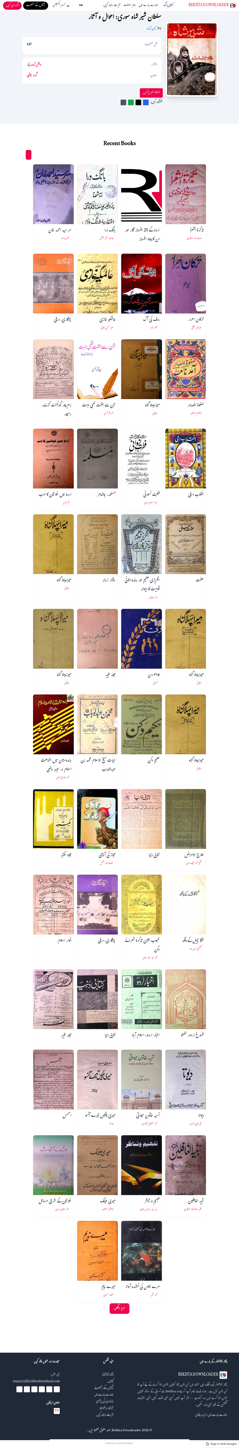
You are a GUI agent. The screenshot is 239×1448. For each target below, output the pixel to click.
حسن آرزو (152, 28)
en (57, 1411)
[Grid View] (28, 155)
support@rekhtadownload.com (36, 1381)
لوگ (165, 5)
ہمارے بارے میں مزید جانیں (211, 1415)
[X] (49, 1389)
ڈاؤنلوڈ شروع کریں (151, 93)
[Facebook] (56, 1389)
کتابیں (170, 5)
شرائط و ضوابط (107, 1408)
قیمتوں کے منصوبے (104, 1388)
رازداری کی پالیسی (105, 1401)
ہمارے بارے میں (148, 5)
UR (81, 5)
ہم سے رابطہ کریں (112, 5)
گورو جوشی (32, 75)
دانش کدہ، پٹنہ (34, 65)
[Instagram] (34, 1389)
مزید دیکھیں (119, 1308)
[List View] (21, 155)
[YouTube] (42, 1389)
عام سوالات (130, 5)
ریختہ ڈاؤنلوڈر (108, 1374)
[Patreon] (19, 1389)
